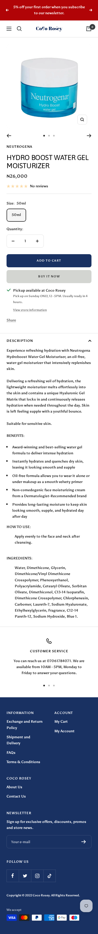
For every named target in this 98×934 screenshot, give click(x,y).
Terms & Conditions (23, 762)
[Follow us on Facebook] (13, 876)
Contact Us (16, 796)
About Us (14, 787)
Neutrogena (19, 147)
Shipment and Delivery (18, 740)
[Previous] (9, 136)
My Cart (61, 721)
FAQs (11, 753)
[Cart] (88, 28)
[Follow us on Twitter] (25, 876)
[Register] (83, 842)
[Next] (89, 136)
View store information (30, 310)
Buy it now (49, 276)
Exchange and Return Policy (24, 724)
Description (20, 341)
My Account (64, 731)
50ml (16, 215)
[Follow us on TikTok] (49, 876)
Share (11, 320)
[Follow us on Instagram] (37, 876)
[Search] (19, 28)
